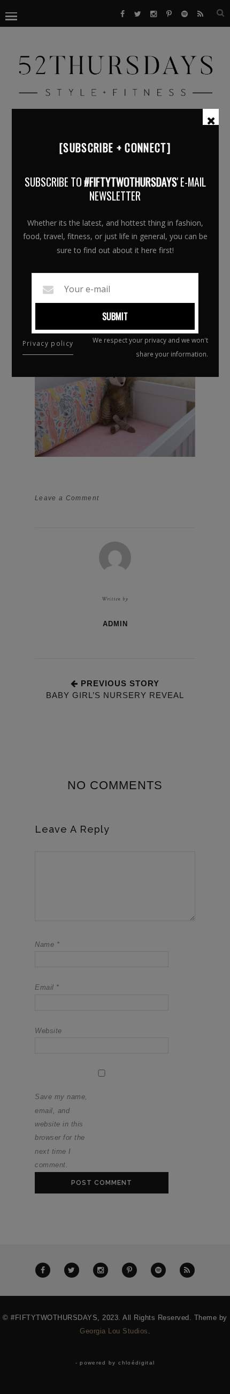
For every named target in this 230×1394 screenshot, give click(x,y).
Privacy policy (48, 343)
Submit (115, 316)
